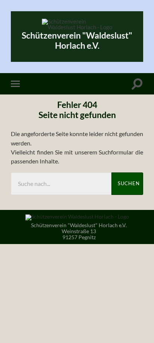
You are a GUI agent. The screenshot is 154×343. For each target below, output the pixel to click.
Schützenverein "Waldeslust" (77, 40)
